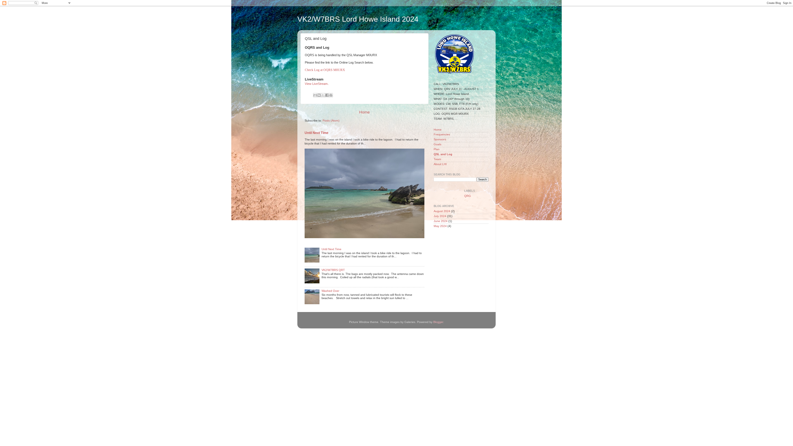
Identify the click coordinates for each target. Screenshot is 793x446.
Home (364, 112)
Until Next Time (316, 133)
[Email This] (315, 95)
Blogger (438, 322)
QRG (467, 196)
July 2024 (440, 216)
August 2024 (442, 211)
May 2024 (440, 226)
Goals (437, 144)
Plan (436, 149)
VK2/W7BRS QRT (333, 270)
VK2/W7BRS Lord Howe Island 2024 (357, 19)
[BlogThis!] (319, 95)
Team (437, 159)
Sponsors (440, 139)
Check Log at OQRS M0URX (325, 70)
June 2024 (441, 221)
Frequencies (442, 134)
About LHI (440, 164)
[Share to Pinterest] (331, 95)
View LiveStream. (317, 83)
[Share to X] (323, 95)
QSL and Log (443, 154)
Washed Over (330, 290)
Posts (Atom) (331, 120)
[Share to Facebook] (327, 95)
